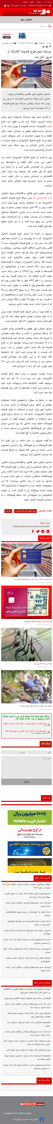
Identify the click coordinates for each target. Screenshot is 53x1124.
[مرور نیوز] (26, 12)
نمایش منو (26, 19)
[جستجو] (50, 26)
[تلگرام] (42, 531)
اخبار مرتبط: (44, 538)
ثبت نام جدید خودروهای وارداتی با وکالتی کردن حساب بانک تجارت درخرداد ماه (27, 1006)
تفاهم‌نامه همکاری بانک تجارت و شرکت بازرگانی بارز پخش (28, 1024)
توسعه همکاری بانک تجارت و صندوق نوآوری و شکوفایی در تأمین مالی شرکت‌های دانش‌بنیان (26, 991)
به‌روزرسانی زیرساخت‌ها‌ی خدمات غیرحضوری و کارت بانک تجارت (26, 950)
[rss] (8, 6)
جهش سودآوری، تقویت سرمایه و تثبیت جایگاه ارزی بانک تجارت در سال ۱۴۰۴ (26, 886)
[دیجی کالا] (26, 36)
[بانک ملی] (26, 833)
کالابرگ (49, 126)
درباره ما (38, 2)
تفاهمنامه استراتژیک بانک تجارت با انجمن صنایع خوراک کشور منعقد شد (27, 1057)
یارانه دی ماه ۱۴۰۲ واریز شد (43, 664)
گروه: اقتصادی (7, 43)
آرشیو (32, 2)
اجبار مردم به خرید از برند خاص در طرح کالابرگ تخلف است (33, 579)
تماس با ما (47, 2)
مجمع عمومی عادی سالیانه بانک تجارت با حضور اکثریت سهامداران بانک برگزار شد (27, 895)
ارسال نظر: (45, 743)
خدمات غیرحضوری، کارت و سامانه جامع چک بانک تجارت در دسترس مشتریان (26, 941)
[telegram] (5, 6)
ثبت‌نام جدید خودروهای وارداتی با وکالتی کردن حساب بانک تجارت (27, 904)
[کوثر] (26, 848)
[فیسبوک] (32, 531)
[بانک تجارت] (26, 817)
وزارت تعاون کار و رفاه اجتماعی (25, 511)
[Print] (43, 47)
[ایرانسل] (26, 865)
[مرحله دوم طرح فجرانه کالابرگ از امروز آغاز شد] (26, 74)
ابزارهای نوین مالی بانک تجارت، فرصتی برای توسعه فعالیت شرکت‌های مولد (29, 1015)
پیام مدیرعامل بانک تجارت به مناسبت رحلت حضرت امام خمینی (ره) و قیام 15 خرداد (27, 1043)
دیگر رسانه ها (44, 1080)
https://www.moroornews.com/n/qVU (31, 526)
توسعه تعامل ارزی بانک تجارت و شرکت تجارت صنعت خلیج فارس (28, 960)
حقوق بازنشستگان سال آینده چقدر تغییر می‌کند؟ (36, 706)
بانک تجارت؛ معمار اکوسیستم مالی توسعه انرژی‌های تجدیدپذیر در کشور (29, 923)
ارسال (26, 782)
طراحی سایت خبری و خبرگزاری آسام (25, 1119)
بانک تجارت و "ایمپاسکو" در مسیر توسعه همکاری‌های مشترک (28, 914)
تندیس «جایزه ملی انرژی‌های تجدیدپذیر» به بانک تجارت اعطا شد (27, 932)
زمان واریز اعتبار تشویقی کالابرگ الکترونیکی (38, 621)
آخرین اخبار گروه (42, 878)
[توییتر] (37, 531)
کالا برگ (8, 511)
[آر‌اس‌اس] (47, 531)
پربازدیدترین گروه (42, 982)
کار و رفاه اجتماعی (44, 198)
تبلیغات (25, 2)
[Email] (47, 47)
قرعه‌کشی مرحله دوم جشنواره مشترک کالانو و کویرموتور (27, 998)
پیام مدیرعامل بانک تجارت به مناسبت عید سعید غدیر (28, 1050)
